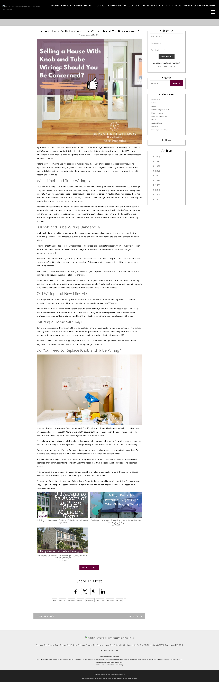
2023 (157, 170)
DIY (55, 600)
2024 (157, 166)
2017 (157, 199)
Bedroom (90, 600)
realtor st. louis (156, 123)
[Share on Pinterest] (93, 591)
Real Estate (155, 99)
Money (63, 600)
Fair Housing (119, 665)
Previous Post (46, 616)
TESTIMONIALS (149, 5)
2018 (157, 194)
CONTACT (100, 5)
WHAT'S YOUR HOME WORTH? (199, 5)
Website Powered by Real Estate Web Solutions (109, 674)
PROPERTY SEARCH (61, 5)
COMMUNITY (166, 5)
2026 (157, 156)
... (125, 600)
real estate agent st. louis (160, 109)
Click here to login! (166, 66)
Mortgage (154, 126)
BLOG (178, 5)
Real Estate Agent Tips (159, 116)
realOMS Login (132, 678)
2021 (157, 180)
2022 (157, 175)
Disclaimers (123, 678)
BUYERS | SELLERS (83, 5)
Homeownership (157, 113)
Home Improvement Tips (159, 130)
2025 (157, 161)
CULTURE (134, 5)
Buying (72, 600)
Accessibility (110, 665)
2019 (157, 189)
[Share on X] (84, 591)
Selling (153, 103)
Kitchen (101, 600)
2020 (157, 185)
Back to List (88, 567)
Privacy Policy (100, 665)
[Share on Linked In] (102, 591)
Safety (81, 600)
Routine (111, 600)
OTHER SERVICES (117, 5)
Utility (120, 600)
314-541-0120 (113, 650)
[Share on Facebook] (75, 591)
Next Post (134, 616)
